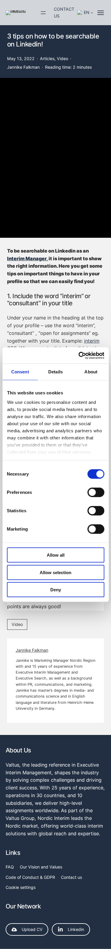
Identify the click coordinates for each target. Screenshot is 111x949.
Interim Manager (26, 258)
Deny (55, 589)
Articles (47, 58)
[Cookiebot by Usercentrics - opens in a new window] (79, 355)
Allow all (56, 555)
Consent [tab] (20, 371)
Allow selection (55, 572)
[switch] (95, 492)
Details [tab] (55, 371)
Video (62, 58)
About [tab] (90, 371)
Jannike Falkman (32, 650)
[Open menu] (43, 12)
